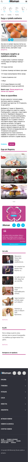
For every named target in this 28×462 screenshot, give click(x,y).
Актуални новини (6, 419)
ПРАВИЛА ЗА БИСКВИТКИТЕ (7, 441)
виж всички (5, 320)
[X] (18, 225)
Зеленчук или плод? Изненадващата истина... (19, 291)
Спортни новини (6, 429)
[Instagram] (23, 225)
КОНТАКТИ (13, 442)
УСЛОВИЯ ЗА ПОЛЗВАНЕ (12, 439)
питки (11, 144)
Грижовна (4, 386)
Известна (4, 404)
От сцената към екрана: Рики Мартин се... (19, 268)
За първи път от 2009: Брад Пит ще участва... (19, 279)
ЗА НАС (2, 439)
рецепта (4, 50)
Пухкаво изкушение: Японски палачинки (12, 166)
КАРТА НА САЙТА (4, 442)
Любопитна (4, 410)
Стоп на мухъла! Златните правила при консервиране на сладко (12, 180)
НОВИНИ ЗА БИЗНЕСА (7, 424)
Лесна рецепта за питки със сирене (12, 90)
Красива (3, 380)
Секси (3, 398)
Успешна (4, 392)
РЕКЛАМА (18, 441)
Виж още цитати (14, 244)
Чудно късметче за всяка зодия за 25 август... (19, 300)
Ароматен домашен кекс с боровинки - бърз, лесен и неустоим (14, 196)
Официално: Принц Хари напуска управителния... (19, 259)
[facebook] (14, 225)
